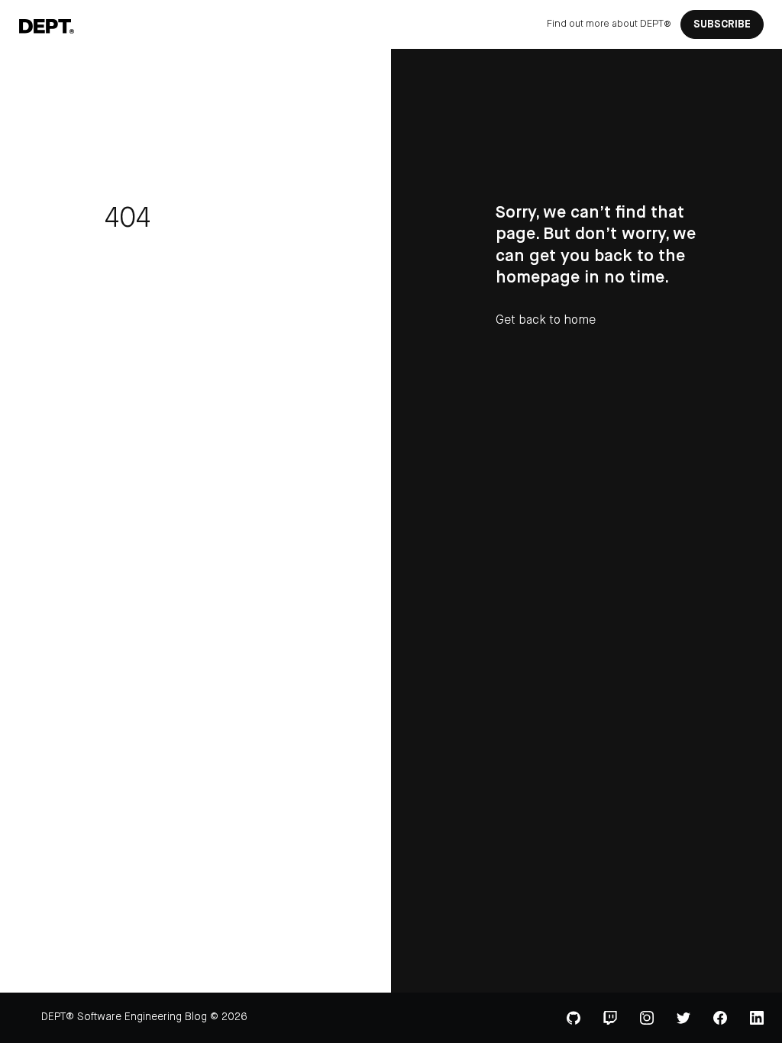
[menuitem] (609, 25)
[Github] (573, 1018)
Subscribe (722, 24)
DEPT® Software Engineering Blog (124, 1017)
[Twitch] (610, 1018)
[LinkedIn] (757, 1018)
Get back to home (546, 321)
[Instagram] (647, 1018)
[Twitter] (683, 1018)
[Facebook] (720, 1018)
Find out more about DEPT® (609, 24)
